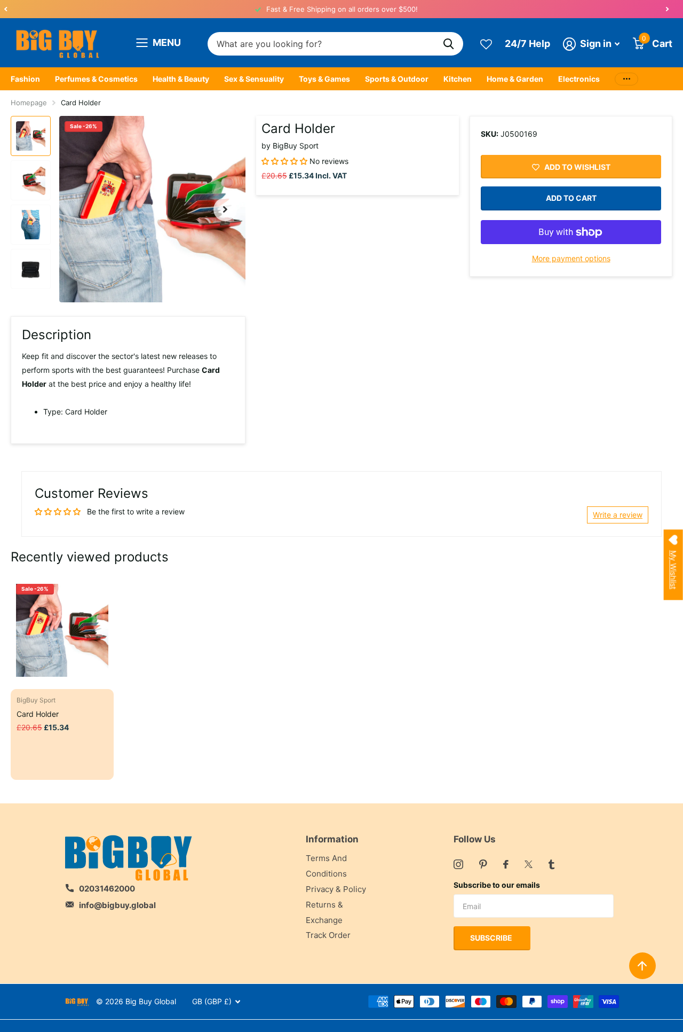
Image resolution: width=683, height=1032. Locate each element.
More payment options (571, 258)
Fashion (25, 78)
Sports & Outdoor (396, 78)
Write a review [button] (617, 514)
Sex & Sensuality (254, 78)
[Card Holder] (62, 630)
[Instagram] (458, 864)
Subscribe (492, 937)
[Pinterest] (483, 864)
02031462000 (107, 889)
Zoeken (448, 44)
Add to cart (571, 198)
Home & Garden (515, 78)
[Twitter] (529, 864)
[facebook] (506, 864)
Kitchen (457, 78)
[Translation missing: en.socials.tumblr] (551, 864)
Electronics (579, 78)
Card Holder (38, 713)
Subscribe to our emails (497, 884)
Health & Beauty (181, 78)
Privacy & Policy (336, 889)
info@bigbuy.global (117, 905)
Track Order (328, 935)
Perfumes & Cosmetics (96, 78)
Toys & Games (324, 78)
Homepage (29, 102)
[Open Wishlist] (486, 43)
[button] (5, 9)
